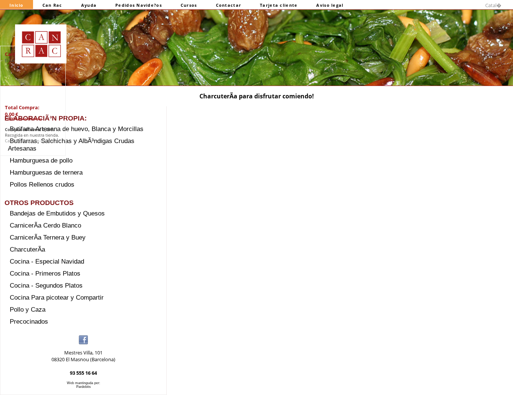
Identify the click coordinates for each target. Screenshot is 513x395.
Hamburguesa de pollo (41, 160)
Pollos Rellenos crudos (42, 184)
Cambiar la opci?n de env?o (31, 140)
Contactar (228, 5)
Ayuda (89, 5)
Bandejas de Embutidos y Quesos (57, 213)
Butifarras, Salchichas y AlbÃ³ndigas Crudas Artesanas (71, 144)
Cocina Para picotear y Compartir (57, 297)
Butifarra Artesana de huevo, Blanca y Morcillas (76, 129)
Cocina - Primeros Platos (45, 273)
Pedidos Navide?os (138, 5)
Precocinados (29, 321)
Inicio (16, 5)
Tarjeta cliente (278, 5)
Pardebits (83, 387)
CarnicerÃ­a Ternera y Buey (48, 237)
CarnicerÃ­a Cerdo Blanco (45, 225)
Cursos (189, 5)
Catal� (493, 5)
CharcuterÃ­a (27, 249)
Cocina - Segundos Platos (46, 285)
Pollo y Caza (27, 309)
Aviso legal (329, 5)
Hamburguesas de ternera (46, 172)
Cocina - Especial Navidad (47, 261)
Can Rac (52, 5)
